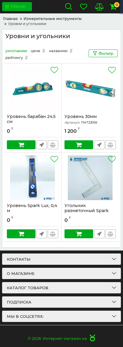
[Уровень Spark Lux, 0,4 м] (32, 177)
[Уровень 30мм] (90, 88)
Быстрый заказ (41, 144)
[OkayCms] (91, 338)
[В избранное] (54, 70)
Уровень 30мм (80, 119)
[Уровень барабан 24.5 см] (32, 88)
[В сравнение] (53, 144)
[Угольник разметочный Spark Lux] (90, 177)
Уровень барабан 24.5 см (31, 122)
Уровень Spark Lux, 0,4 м (32, 211)
